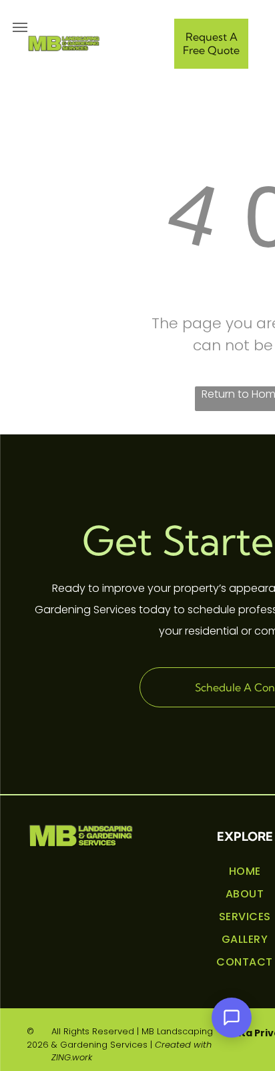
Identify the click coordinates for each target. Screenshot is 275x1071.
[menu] (20, 27)
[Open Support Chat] (232, 1018)
